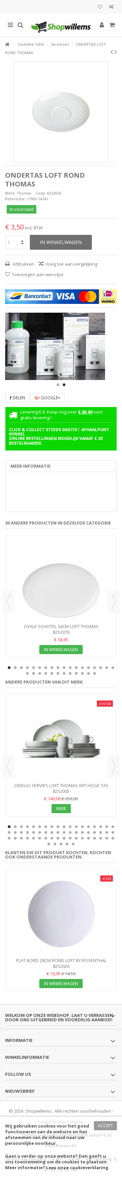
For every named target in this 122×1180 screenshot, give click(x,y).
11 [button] (70, 667)
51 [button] (94, 838)
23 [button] (51, 673)
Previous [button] (8, 602)
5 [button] (33, 667)
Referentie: (15, 198)
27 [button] (76, 673)
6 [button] (39, 667)
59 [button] (73, 844)
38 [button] (15, 838)
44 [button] (51, 838)
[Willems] (61, 25)
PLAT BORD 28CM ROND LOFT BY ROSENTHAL (61, 960)
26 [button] (70, 673)
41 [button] (33, 838)
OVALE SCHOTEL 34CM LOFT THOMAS (61, 626)
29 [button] (88, 673)
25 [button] (64, 673)
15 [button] (94, 667)
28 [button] (82, 673)
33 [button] (94, 832)
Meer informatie (30, 466)
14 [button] (88, 667)
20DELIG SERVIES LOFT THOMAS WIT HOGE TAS (61, 785)
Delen (18, 398)
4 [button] (27, 667)
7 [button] (45, 667)
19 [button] (27, 673)
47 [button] (70, 838)
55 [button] (48, 844)
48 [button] (76, 838)
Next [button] (113, 602)
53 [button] (106, 838)
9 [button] (58, 667)
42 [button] (39, 838)
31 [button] (82, 832)
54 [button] (112, 838)
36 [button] (112, 832)
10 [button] (64, 667)
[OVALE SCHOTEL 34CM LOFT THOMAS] (61, 580)
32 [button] (88, 832)
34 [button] (100, 832)
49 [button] (82, 838)
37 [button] (9, 838)
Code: (41, 193)
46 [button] (64, 838)
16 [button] (100, 667)
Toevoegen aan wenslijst (37, 274)
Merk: (10, 193)
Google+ (50, 398)
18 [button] (112, 667)
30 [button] (94, 673)
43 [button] (45, 838)
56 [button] (55, 844)
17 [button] (106, 667)
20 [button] (33, 673)
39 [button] (21, 838)
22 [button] (45, 673)
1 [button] (58, 384)
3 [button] (21, 667)
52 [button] (100, 838)
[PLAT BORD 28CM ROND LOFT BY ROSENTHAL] (61, 914)
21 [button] (39, 673)
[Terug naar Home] (7, 44)
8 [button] (51, 667)
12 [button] (76, 667)
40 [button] (27, 838)
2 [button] (64, 384)
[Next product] (116, 52)
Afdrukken (23, 264)
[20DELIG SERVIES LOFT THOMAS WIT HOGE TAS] (61, 739)
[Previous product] (111, 52)
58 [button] (67, 844)
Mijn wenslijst (100, 7)
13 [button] (82, 667)
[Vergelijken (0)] (111, 7)
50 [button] (88, 838)
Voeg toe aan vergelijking (71, 264)
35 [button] (106, 832)
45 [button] (58, 838)
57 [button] (61, 844)
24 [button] (58, 673)
